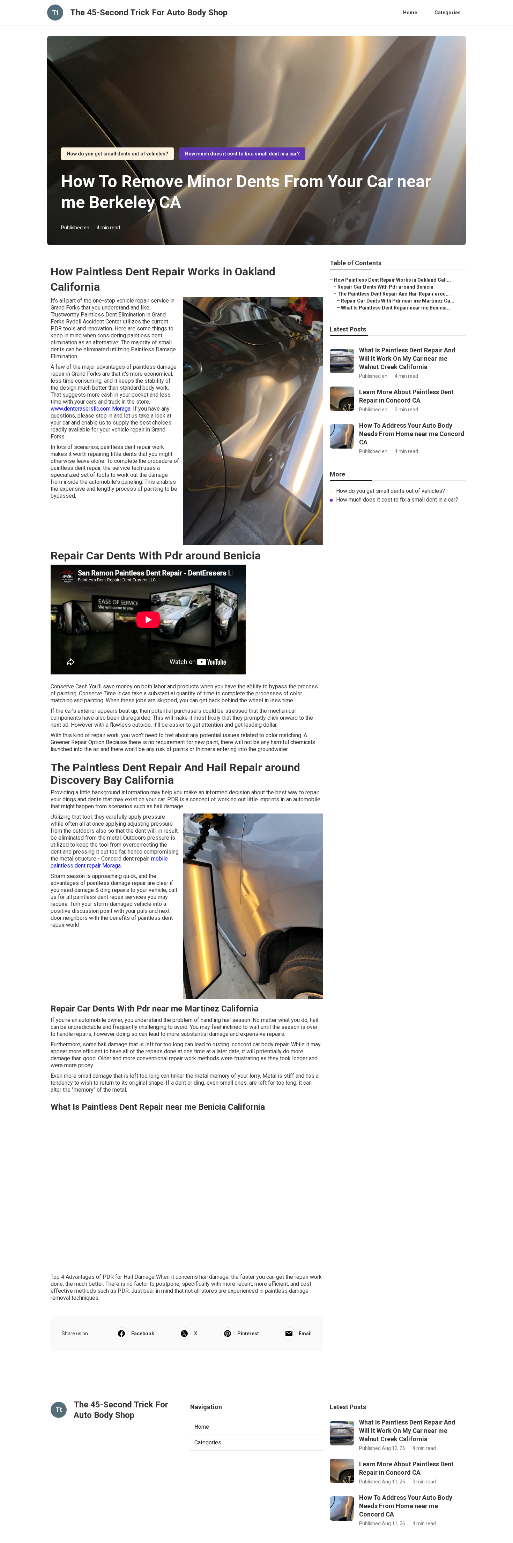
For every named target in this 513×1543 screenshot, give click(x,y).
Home (410, 12)
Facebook (142, 1333)
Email (305, 1333)
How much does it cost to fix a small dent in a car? (242, 153)
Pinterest (248, 1333)
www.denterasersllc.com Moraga (91, 408)
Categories (447, 12)
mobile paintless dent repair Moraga (109, 862)
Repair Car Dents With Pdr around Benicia (385, 287)
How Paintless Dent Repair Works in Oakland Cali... (392, 280)
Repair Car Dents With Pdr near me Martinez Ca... (397, 301)
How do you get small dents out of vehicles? (117, 153)
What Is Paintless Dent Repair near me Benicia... (396, 308)
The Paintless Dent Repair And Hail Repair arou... (393, 294)
